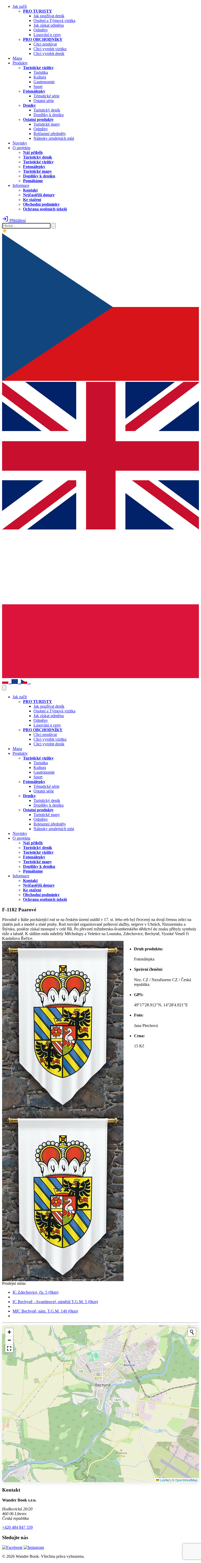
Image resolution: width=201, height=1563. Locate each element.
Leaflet (164, 1480)
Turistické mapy (47, 124)
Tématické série (46, 96)
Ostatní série (44, 100)
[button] (9, 1332)
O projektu (21, 148)
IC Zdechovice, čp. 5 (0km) (35, 1292)
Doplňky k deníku (49, 115)
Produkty (20, 63)
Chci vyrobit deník (49, 53)
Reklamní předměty (50, 133)
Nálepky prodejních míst (54, 138)
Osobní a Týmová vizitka (54, 20)
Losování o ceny (47, 34)
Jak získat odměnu (49, 25)
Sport (38, 86)
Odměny (41, 30)
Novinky (20, 143)
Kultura (40, 77)
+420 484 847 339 (17, 1527)
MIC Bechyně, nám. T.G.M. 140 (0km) (45, 1311)
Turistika (41, 72)
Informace (21, 185)
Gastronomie (44, 82)
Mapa (17, 58)
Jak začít (20, 6)
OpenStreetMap (186, 1480)
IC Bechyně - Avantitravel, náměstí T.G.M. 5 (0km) (55, 1301)
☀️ (4, 231)
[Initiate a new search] (192, 1332)
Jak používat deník (49, 16)
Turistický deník (47, 110)
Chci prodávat (45, 44)
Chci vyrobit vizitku (50, 49)
